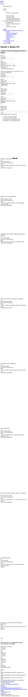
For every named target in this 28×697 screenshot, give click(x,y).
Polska (7, 689)
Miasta (4, 688)
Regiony (12, 688)
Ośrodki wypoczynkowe (12, 33)
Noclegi (8, 39)
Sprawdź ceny (4, 84)
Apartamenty (9, 35)
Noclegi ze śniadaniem (11, 34)
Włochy (11, 689)
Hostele (8, 38)
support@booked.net (13, 684)
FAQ (11, 680)
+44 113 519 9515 (5, 684)
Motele (7, 31)
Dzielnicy (16, 688)
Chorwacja (19, 689)
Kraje (2, 686)
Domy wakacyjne (10, 37)
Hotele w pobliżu (10, 681)
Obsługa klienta (6, 680)
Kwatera (8, 42)
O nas (2, 680)
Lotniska (8, 688)
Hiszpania (15, 689)
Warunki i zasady (16, 680)
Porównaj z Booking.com (8, 68)
